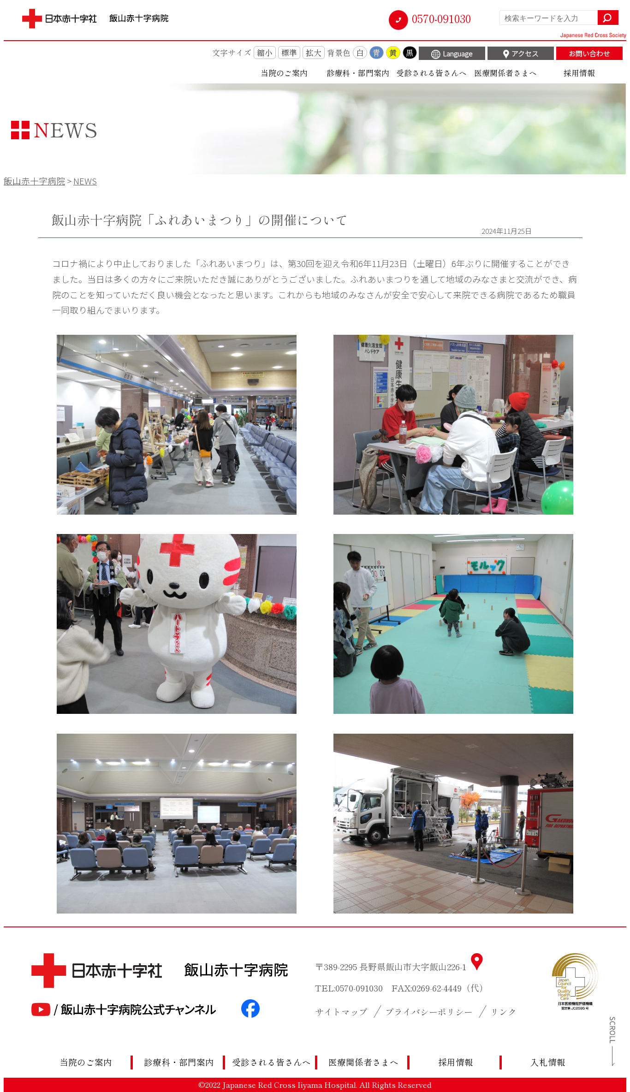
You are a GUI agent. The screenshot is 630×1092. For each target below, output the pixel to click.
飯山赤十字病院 (34, 180)
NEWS (85, 180)
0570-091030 (441, 18)
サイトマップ (341, 1011)
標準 (289, 52)
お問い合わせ (589, 53)
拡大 (313, 52)
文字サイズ (231, 52)
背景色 (339, 52)
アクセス (525, 53)
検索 (608, 17)
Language (458, 53)
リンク (503, 1011)
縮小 (265, 52)
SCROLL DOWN (609, 1041)
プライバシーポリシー (429, 1011)
